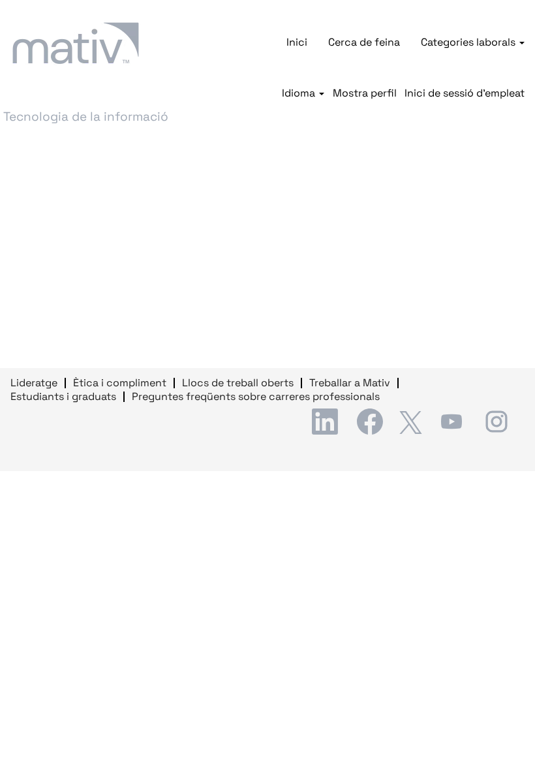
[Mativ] (76, 43)
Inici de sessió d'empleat (465, 93)
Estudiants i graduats (63, 396)
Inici (296, 42)
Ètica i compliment (119, 383)
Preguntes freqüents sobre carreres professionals (256, 396)
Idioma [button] (300, 93)
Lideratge (33, 383)
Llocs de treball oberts (238, 383)
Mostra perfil (365, 93)
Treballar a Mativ (349, 383)
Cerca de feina (364, 42)
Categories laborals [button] (469, 42)
